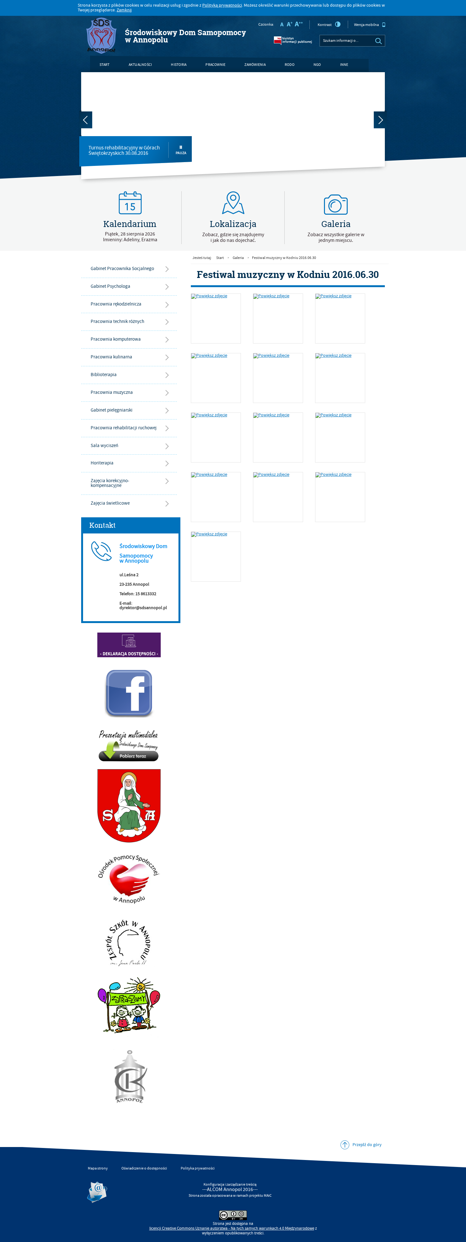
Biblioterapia (104, 375)
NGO (317, 64)
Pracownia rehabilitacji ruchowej (124, 428)
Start (105, 64)
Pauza (181, 152)
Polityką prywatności (222, 5)
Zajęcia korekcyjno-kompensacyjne (110, 483)
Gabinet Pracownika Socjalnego (122, 269)
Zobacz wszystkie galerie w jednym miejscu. (335, 237)
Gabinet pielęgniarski (112, 410)
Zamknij (124, 10)
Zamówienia (254, 64)
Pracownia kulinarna (111, 357)
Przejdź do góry (367, 1145)
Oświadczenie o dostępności (144, 1168)
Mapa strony (98, 1168)
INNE (344, 64)
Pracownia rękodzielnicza (116, 304)
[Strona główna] (102, 36)
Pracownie (215, 64)
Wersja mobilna (366, 24)
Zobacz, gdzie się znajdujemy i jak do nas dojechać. (233, 237)
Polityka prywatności (198, 1168)
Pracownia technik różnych (117, 321)
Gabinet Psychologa (110, 286)
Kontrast (325, 24)
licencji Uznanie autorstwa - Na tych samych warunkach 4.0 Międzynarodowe (231, 1228)
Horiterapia (102, 463)
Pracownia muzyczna (112, 392)
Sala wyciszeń (104, 446)
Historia (178, 64)
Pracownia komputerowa (116, 339)
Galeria (238, 257)
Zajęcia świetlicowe (110, 503)
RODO (289, 64)
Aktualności (140, 64)
